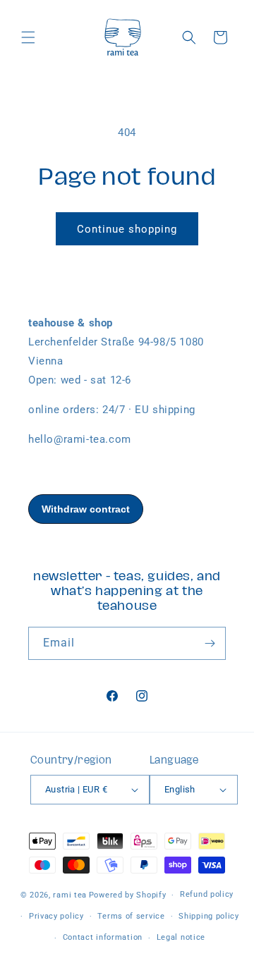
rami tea (70, 895)
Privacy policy (56, 916)
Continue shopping (127, 229)
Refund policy (207, 894)
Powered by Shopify (128, 895)
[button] (28, 37)
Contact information (103, 937)
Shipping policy (209, 916)
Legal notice (181, 937)
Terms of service (130, 916)
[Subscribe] (209, 643)
